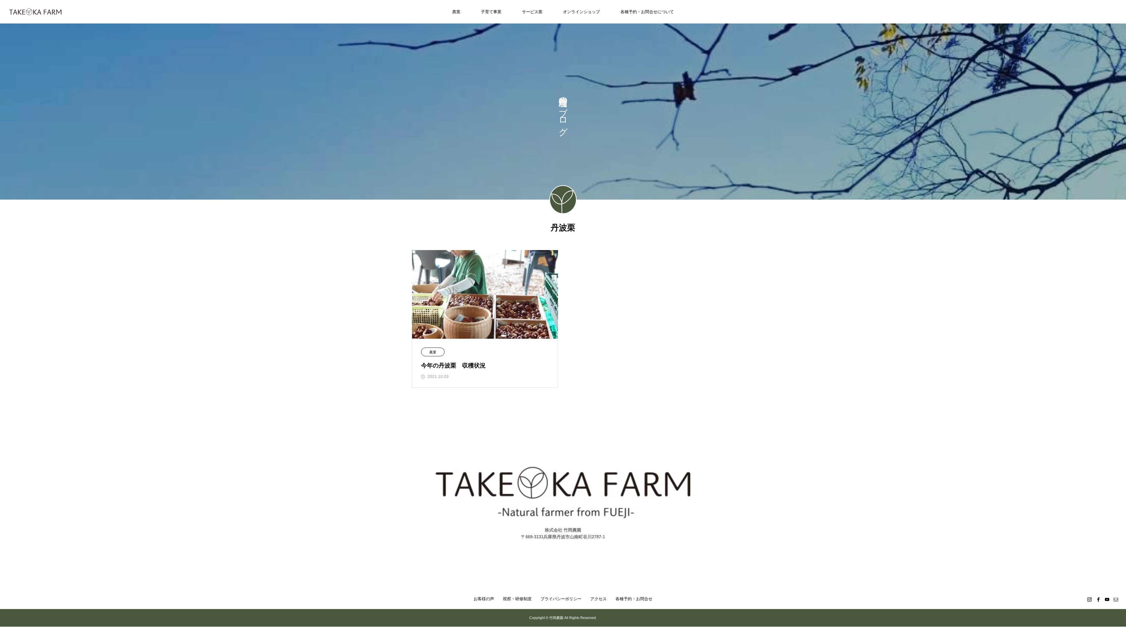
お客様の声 (484, 598)
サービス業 (532, 11)
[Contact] (1116, 599)
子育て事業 (491, 11)
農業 (456, 11)
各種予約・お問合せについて (647, 11)
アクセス (598, 598)
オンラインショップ (581, 11)
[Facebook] (1098, 599)
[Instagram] (1089, 599)
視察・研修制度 (517, 598)
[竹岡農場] (35, 11)
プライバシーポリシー (560, 598)
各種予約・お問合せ (633, 598)
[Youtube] (1107, 599)
